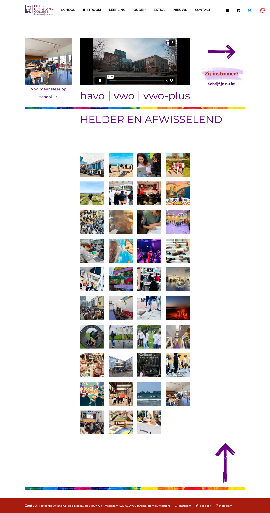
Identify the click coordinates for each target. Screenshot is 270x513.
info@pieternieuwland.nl (153, 505)
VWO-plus (166, 96)
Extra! (159, 10)
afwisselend (183, 119)
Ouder (139, 10)
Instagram (225, 505)
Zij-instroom (183, 505)
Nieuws (180, 10)
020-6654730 (127, 505)
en (134, 119)
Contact (203, 10)
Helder (102, 119)
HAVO (92, 96)
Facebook (204, 505)
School (68, 10)
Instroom (92, 10)
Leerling (117, 10)
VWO (124, 96)
